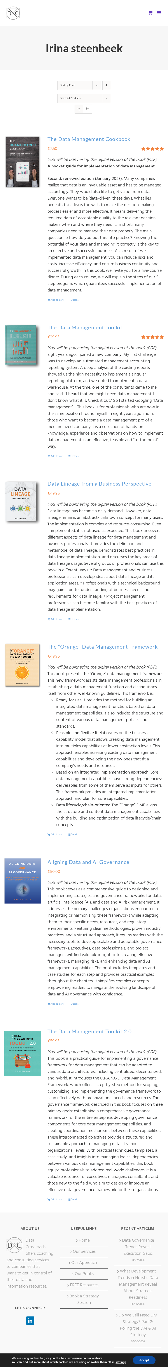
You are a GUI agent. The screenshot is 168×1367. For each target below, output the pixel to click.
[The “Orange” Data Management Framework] (22, 665)
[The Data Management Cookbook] (22, 162)
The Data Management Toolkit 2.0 (89, 1031)
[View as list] (87, 109)
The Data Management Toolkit (84, 327)
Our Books (84, 1274)
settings (121, 1362)
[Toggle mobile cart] (150, 12)
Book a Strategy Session (84, 1299)
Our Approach (84, 1263)
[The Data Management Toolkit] (22, 346)
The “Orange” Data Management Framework (102, 646)
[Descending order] (106, 85)
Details (75, 300)
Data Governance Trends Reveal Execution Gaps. (138, 1247)
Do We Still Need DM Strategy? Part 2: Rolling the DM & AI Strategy (138, 1325)
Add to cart (57, 300)
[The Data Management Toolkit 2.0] (22, 1053)
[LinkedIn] (30, 1320)
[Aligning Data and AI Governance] (22, 881)
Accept (144, 1360)
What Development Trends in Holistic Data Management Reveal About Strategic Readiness (138, 1284)
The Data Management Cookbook (89, 139)
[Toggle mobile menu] (159, 12)
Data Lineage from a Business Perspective (99, 483)
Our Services (84, 1251)
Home (84, 1240)
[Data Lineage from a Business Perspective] (22, 502)
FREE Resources (84, 1285)
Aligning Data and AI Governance (88, 862)
